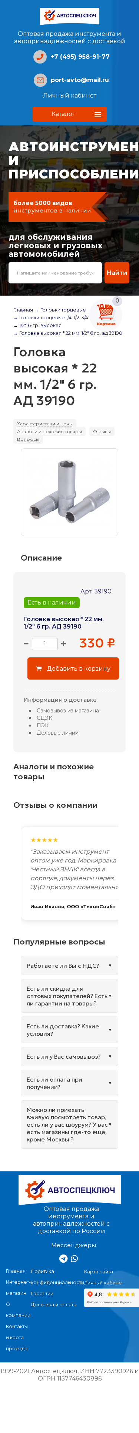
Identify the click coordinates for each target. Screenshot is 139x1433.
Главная (23, 310)
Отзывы (102, 431)
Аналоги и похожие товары (49, 431)
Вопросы (28, 439)
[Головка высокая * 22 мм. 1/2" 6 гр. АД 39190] (69, 492)
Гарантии (42, 1293)
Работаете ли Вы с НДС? (63, 965)
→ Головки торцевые (60, 310)
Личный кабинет (69, 95)
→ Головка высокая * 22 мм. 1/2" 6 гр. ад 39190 (67, 333)
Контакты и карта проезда (17, 1337)
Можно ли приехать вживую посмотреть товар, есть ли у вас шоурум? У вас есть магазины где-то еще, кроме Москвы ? (67, 1124)
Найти (116, 272)
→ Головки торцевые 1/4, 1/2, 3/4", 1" (54, 317)
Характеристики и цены (45, 423)
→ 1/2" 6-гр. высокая (37, 325)
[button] (70, 114)
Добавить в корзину (77, 668)
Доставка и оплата (53, 1304)
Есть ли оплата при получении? (54, 1083)
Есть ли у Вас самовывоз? (63, 1056)
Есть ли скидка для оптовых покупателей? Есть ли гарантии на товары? (67, 996)
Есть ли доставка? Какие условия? (63, 1029)
